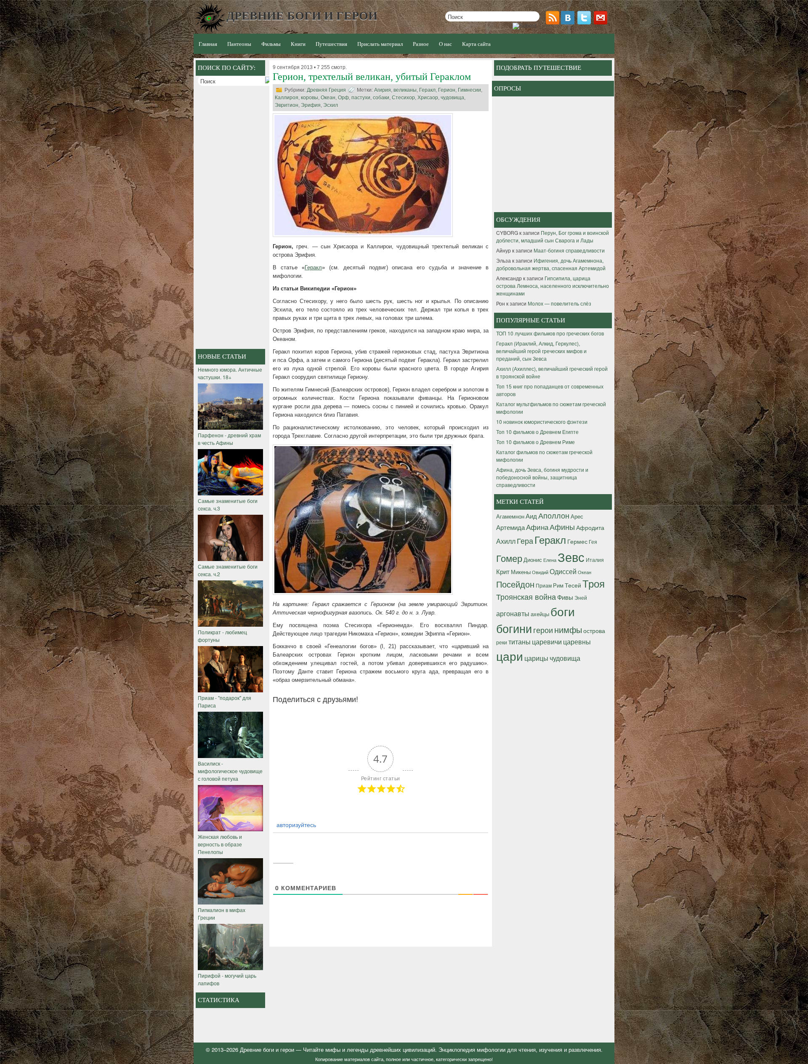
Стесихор (403, 98)
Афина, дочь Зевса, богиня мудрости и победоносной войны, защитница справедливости (542, 477)
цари (509, 655)
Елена (549, 560)
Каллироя (286, 98)
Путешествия (331, 44)
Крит (503, 571)
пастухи (360, 98)
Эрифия (311, 105)
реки (501, 642)
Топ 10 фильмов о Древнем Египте (537, 431)
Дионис (533, 560)
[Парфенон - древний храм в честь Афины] (230, 427)
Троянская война (526, 596)
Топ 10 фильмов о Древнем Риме (535, 441)
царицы (536, 658)
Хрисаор (427, 98)
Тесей (573, 585)
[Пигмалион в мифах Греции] (230, 902)
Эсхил (330, 105)
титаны (519, 641)
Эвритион (286, 105)
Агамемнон (510, 516)
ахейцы (540, 614)
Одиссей (563, 571)
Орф (343, 98)
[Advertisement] (231, 218)
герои (543, 629)
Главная (208, 44)
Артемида (510, 527)
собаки (381, 98)
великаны (405, 90)
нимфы (568, 630)
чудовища (452, 98)
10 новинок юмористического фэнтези (541, 421)
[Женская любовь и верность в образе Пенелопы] (230, 829)
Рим (558, 585)
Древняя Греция (326, 90)
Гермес (577, 541)
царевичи (547, 641)
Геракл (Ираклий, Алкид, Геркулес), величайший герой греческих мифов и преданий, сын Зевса (541, 351)
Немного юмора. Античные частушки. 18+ (230, 373)
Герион (446, 90)
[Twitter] (585, 22)
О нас (445, 44)
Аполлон (553, 515)
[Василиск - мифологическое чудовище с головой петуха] (230, 755)
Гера (525, 540)
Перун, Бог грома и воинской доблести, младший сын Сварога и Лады (552, 236)
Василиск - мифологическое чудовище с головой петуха (230, 771)
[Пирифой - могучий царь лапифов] (230, 967)
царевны (577, 641)
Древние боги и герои (267, 1049)
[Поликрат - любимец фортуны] (230, 624)
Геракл (427, 90)
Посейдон (515, 584)
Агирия (382, 90)
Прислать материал (380, 44)
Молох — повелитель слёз (559, 303)
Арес (577, 516)
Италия (595, 559)
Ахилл (506, 540)
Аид (531, 515)
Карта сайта (476, 44)
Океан (328, 98)
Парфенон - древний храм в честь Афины (229, 438)
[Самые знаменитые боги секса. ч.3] (230, 493)
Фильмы (271, 44)
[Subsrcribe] (553, 22)
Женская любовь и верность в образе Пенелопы (220, 844)
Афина (537, 527)
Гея (593, 541)
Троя (593, 583)
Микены (521, 572)
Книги (298, 44)
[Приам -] (230, 690)
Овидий (540, 572)
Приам (544, 585)
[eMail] (601, 22)
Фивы (565, 597)
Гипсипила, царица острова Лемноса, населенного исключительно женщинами (552, 285)
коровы (309, 98)
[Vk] (568, 22)
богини (514, 628)
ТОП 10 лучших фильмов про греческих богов (550, 333)
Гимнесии (469, 90)
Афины (562, 526)
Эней (580, 597)
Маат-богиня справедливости (569, 250)
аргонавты (512, 613)
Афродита (590, 527)
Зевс (571, 556)
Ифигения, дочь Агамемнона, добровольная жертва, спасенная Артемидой (551, 264)
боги (562, 611)
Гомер (509, 557)
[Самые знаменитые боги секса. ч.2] (230, 558)
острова (594, 630)
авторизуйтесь (295, 824)
